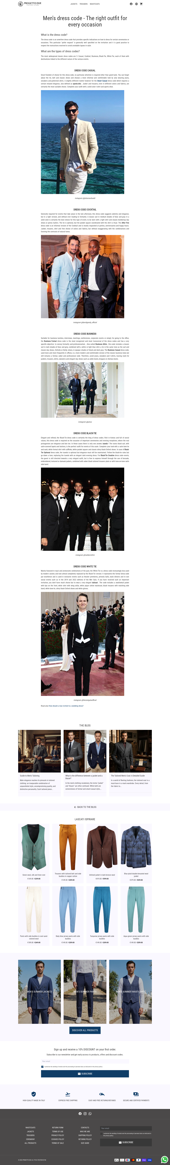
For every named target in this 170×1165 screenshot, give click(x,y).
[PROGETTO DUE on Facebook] (80, 1114)
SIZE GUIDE (85, 1143)
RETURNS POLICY (85, 1139)
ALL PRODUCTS (30, 1143)
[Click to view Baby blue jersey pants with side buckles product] (68, 909)
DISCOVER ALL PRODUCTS (85, 1030)
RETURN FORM (57, 1128)
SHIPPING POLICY (85, 1135)
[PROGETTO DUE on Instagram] (85, 1114)
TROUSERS (84, 4)
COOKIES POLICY (57, 1139)
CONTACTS (85, 1128)
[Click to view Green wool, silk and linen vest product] (33, 847)
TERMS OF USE (57, 1131)
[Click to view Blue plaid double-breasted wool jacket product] (136, 847)
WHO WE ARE (85, 1131)
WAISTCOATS (95, 4)
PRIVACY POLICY (57, 1135)
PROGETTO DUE (27, 1160)
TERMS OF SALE (58, 1143)
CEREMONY (30, 1139)
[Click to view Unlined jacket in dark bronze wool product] (102, 847)
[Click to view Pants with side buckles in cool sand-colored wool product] (33, 909)
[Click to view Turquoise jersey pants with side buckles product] (102, 909)
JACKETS (73, 4)
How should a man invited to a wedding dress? (66, 706)
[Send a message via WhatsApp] (164, 1159)
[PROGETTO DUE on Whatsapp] (90, 1114)
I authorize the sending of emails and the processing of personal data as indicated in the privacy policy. (73, 1066)
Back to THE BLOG (85, 807)
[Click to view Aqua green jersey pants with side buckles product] (136, 909)
